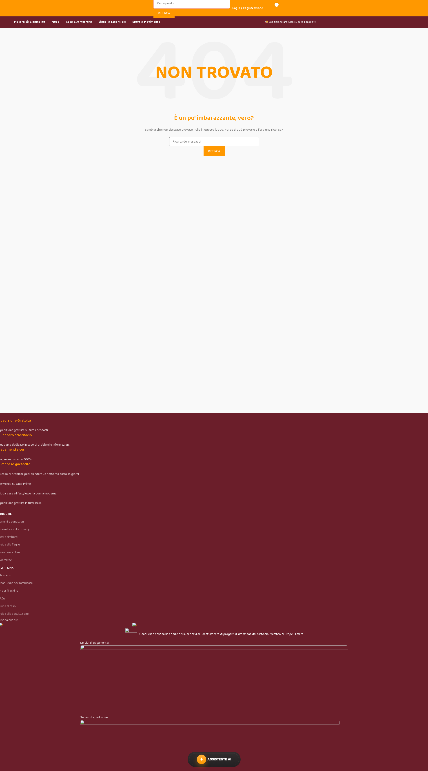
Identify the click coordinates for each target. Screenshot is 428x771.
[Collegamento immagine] (214, 679)
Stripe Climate (294, 633)
